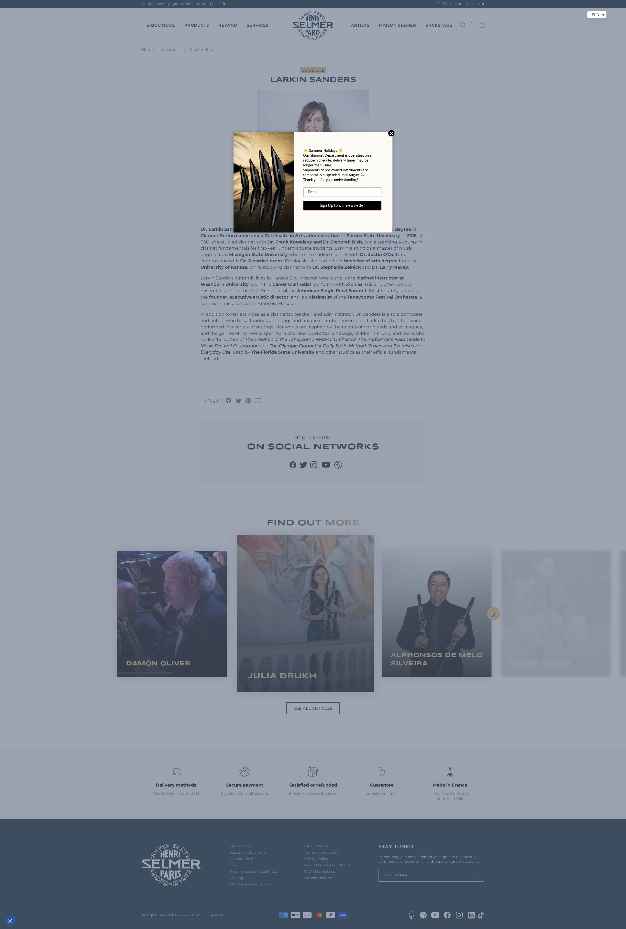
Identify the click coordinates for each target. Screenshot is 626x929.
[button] (10, 921)
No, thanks (21, 904)
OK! (90, 904)
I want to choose (56, 904)
